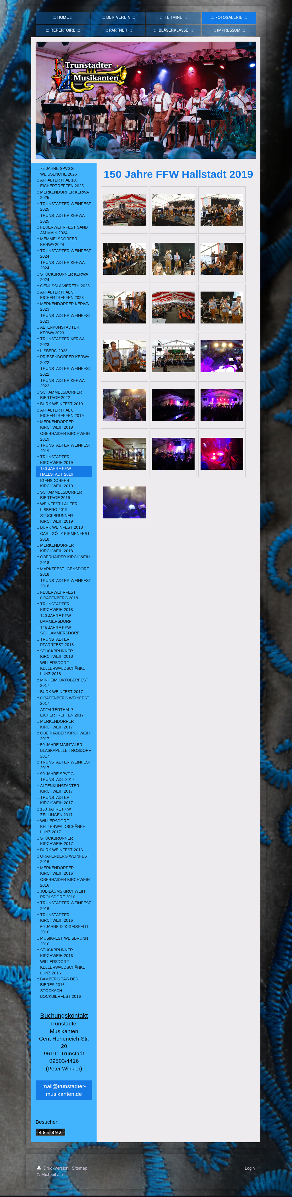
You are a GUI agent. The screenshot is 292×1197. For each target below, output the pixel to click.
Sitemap (79, 1168)
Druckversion (56, 1168)
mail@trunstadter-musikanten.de (64, 1090)
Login (250, 1168)
